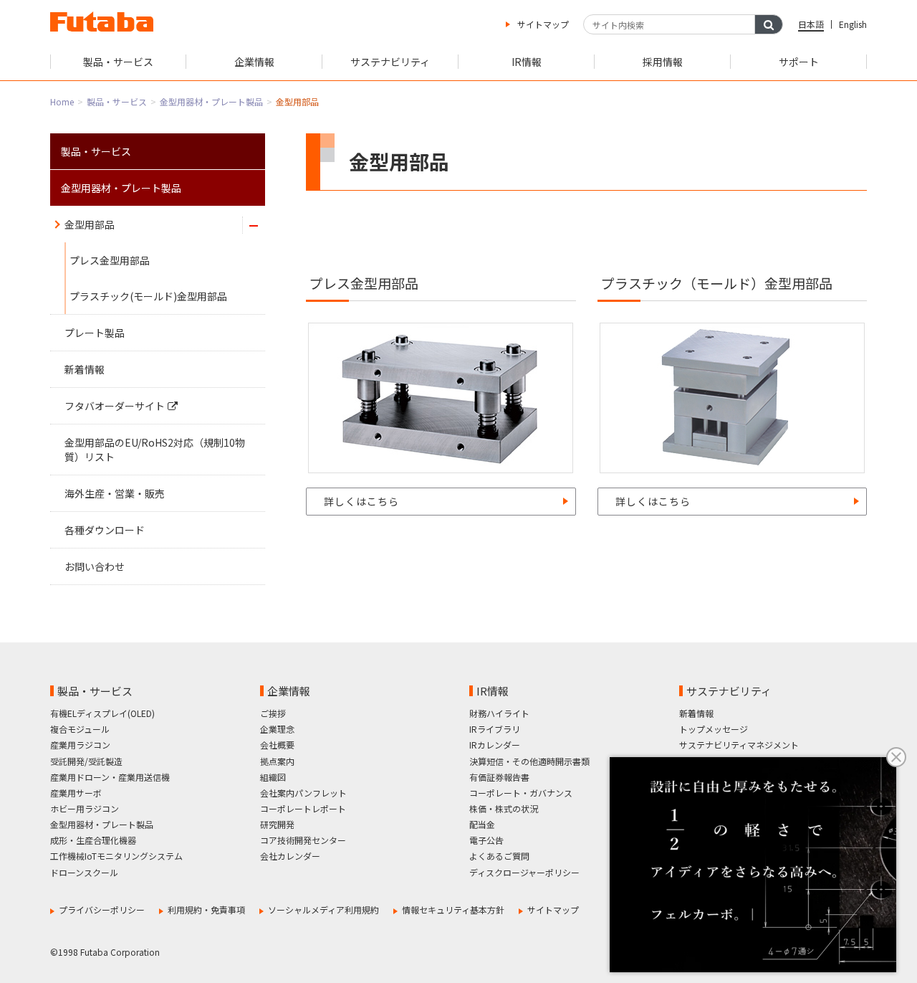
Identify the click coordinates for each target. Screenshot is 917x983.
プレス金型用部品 (109, 260)
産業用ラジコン (80, 745)
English (853, 24)
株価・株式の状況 (503, 808)
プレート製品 (94, 333)
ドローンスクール (84, 872)
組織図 (273, 777)
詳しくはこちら (361, 501)
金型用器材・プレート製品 (211, 101)
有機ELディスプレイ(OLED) (102, 713)
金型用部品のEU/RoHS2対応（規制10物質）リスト (154, 449)
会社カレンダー (290, 856)
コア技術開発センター (303, 840)
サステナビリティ (729, 690)
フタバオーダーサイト (114, 406)
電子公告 (486, 840)
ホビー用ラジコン (84, 808)
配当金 (482, 824)
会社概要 (277, 745)
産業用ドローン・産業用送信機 (110, 777)
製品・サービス (117, 101)
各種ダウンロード (104, 530)
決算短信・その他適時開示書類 (529, 761)
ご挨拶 (273, 713)
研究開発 (277, 824)
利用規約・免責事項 (206, 909)
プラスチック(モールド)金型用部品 (148, 296)
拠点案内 (277, 761)
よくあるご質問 (499, 856)
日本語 (811, 24)
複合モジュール (80, 729)
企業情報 (288, 690)
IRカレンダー (494, 745)
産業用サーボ (76, 793)
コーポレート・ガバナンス (520, 793)
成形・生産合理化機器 (93, 840)
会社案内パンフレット (303, 793)
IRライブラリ (494, 729)
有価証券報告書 (499, 777)
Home (62, 101)
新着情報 (84, 369)
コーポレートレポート (303, 808)
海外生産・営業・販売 (114, 493)
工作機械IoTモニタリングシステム (116, 856)
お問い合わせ (94, 566)
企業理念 (277, 729)
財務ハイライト (499, 713)
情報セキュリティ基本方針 (453, 909)
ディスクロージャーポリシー (524, 872)
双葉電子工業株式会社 (101, 21)
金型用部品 (89, 224)
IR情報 (492, 690)
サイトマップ (543, 24)
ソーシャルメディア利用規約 (323, 909)
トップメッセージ (713, 729)
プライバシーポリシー (102, 909)
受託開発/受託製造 (86, 761)
